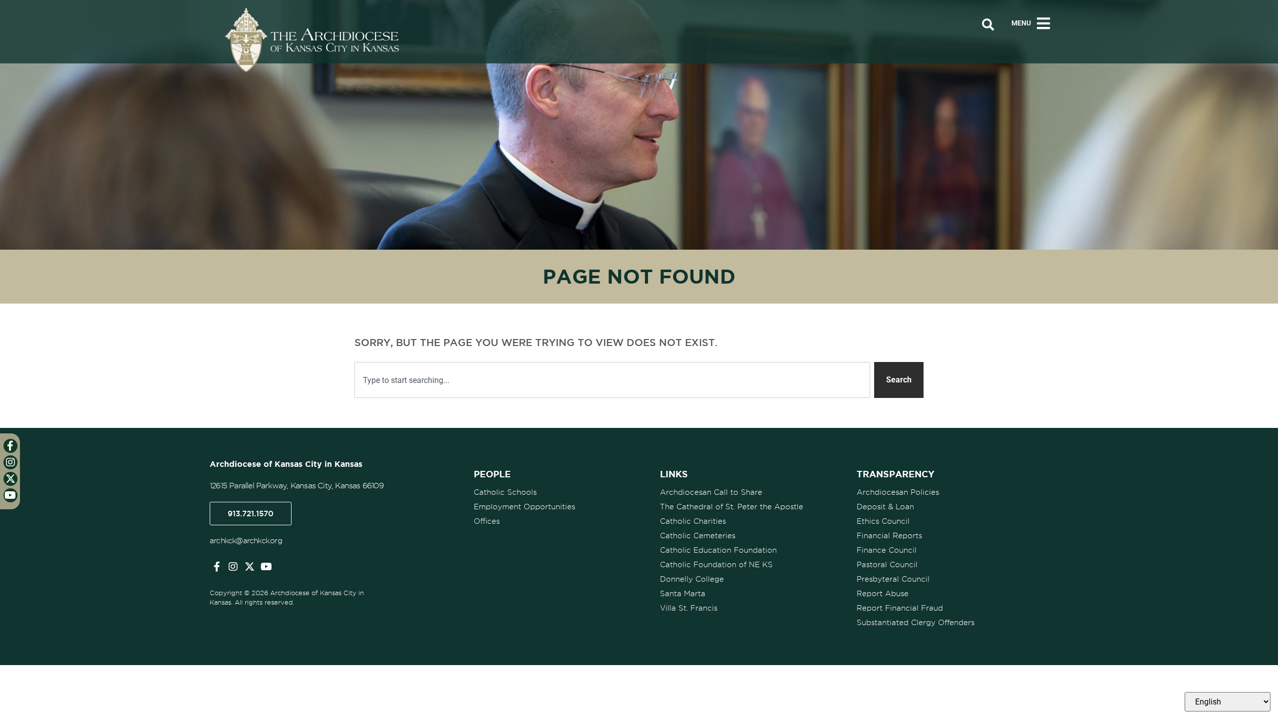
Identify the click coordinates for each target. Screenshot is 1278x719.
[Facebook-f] (217, 567)
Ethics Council (883, 521)
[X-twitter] (250, 567)
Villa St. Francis (688, 608)
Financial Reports (889, 536)
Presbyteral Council (893, 579)
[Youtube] (266, 567)
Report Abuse (883, 594)
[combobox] (612, 380)
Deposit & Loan (885, 507)
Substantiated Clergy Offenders (915, 623)
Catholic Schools (505, 492)
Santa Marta (682, 594)
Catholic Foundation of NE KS (716, 565)
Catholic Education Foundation (718, 550)
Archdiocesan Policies (898, 492)
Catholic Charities (693, 521)
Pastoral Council (887, 565)
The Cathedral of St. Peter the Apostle (731, 507)
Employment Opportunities (524, 507)
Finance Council (887, 550)
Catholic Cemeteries (697, 536)
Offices (487, 521)
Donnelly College (692, 579)
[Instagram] (233, 567)
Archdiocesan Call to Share (711, 492)
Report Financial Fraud (900, 608)
